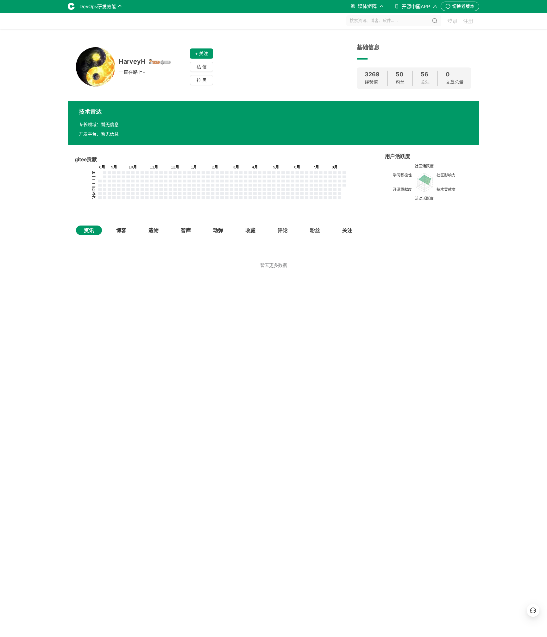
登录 (452, 21)
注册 (468, 21)
